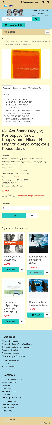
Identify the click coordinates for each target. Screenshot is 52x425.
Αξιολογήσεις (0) (34, 88)
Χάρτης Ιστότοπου (8, 366)
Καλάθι (13, 215)
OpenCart (13, 419)
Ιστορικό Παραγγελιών (10, 405)
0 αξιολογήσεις (22, 196)
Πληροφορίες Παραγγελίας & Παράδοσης (17, 344)
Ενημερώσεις (6, 411)
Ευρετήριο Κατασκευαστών (12, 379)
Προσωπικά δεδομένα (10, 350)
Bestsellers (6, 385)
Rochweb (47, 423)
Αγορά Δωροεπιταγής (10, 382)
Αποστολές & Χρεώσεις (10, 353)
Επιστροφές (6, 363)
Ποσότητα (6, 204)
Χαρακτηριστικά (19, 88)
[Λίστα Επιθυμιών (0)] (43, 2)
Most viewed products (10, 391)
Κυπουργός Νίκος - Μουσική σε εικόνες (38, 259)
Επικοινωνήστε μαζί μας (10, 360)
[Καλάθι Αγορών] (48, 2)
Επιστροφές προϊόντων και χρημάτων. (15, 347)
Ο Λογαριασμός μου (29, 2)
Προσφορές (6, 394)
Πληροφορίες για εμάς (10, 341)
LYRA (17, 177)
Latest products (7, 388)
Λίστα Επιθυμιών (8, 408)
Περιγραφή (7, 88)
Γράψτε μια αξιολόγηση (36, 196)
